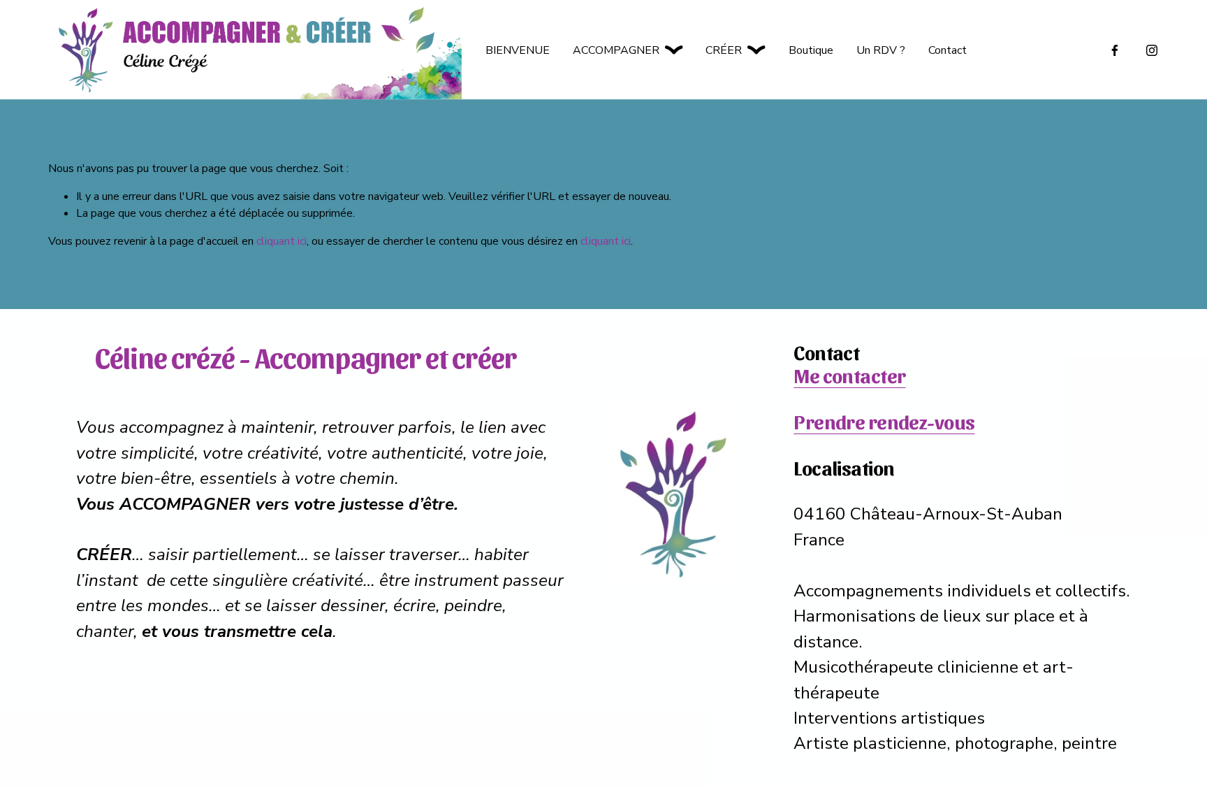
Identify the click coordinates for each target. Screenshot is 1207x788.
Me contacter (849, 375)
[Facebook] (1115, 50)
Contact (947, 50)
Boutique (811, 50)
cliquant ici (281, 241)
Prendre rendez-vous (883, 421)
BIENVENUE (517, 50)
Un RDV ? (880, 50)
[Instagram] (1152, 50)
